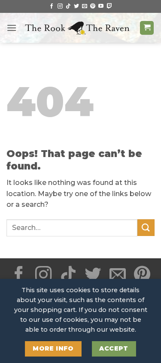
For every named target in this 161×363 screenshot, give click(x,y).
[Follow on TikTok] (68, 6)
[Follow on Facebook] (51, 6)
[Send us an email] (84, 6)
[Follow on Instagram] (60, 6)
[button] (11, 27)
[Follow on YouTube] (100, 6)
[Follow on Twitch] (109, 6)
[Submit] (146, 227)
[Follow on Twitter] (76, 6)
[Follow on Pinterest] (92, 6)
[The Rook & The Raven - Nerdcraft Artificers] (78, 27)
